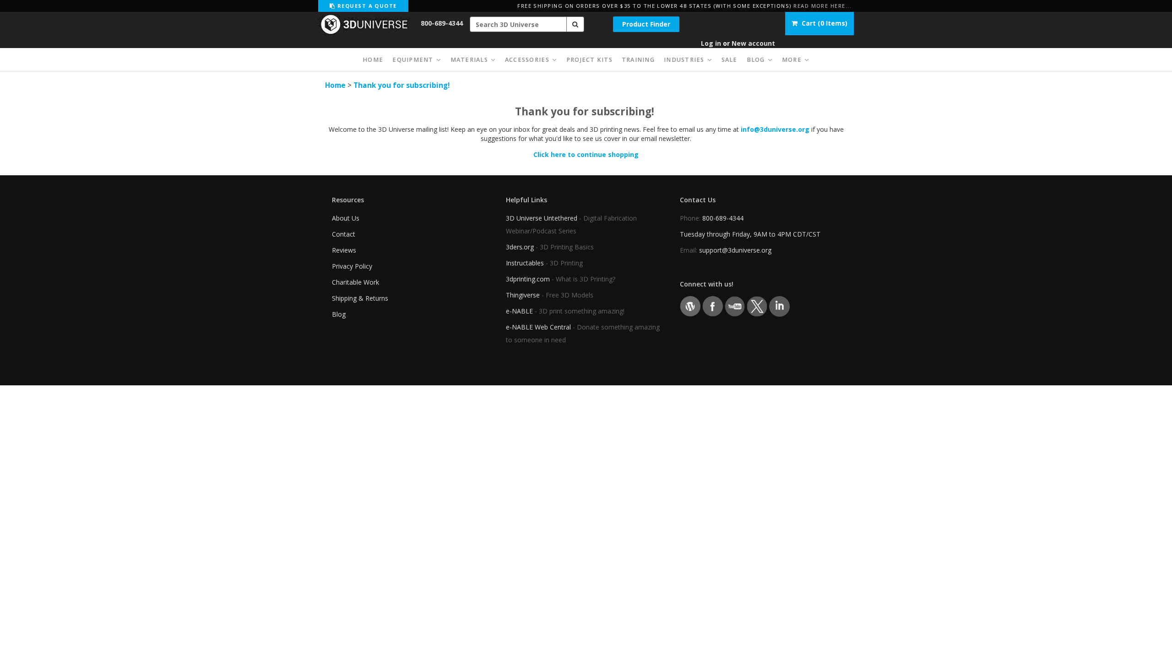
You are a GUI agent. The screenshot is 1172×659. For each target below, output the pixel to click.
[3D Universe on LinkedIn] (779, 306)
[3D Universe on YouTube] (735, 306)
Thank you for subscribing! (401, 85)
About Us (345, 218)
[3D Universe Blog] (690, 306)
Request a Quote (365, 5)
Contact (343, 234)
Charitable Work (355, 282)
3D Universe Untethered (541, 218)
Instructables (525, 263)
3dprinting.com (528, 279)
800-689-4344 (442, 23)
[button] (575, 24)
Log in (711, 43)
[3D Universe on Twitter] (757, 306)
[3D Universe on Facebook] (712, 306)
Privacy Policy (352, 266)
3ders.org (520, 247)
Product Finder (646, 24)
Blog (339, 314)
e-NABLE (519, 311)
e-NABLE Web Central (538, 327)
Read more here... (822, 5)
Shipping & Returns (360, 298)
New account (753, 43)
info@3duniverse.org (775, 129)
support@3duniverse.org (735, 250)
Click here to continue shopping (586, 154)
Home (335, 85)
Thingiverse (523, 295)
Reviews (344, 250)
